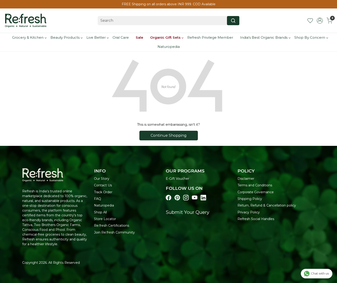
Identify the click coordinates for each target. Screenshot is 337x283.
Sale (139, 37)
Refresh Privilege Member (210, 37)
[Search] (233, 20)
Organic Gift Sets (165, 37)
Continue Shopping (169, 135)
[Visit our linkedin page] (203, 198)
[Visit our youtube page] (194, 198)
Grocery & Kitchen (28, 37)
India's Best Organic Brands (263, 37)
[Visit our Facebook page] (168, 198)
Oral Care (121, 37)
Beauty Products (65, 37)
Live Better (96, 37)
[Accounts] (320, 21)
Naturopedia (168, 46)
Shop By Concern (309, 37)
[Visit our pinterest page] (177, 198)
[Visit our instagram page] (186, 198)
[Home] (26, 20)
